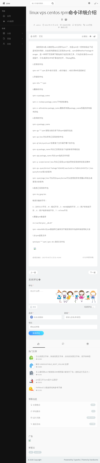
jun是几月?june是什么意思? (47, 380)
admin (38, 25)
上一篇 (33, 272)
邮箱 (66, 313)
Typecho (77, 460)
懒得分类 (64, 27)
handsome (94, 460)
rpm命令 (38, 452)
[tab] (38, 344)
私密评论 (88, 307)
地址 (30, 323)
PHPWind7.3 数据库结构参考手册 (49, 387)
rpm (31, 452)
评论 (31, 285)
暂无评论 (78, 25)
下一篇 (93, 272)
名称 (31, 313)
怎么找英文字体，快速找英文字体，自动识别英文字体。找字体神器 (63, 356)
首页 (35, 36)
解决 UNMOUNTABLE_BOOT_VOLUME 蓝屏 (52, 364)
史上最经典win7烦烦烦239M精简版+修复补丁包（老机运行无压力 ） (63, 372)
